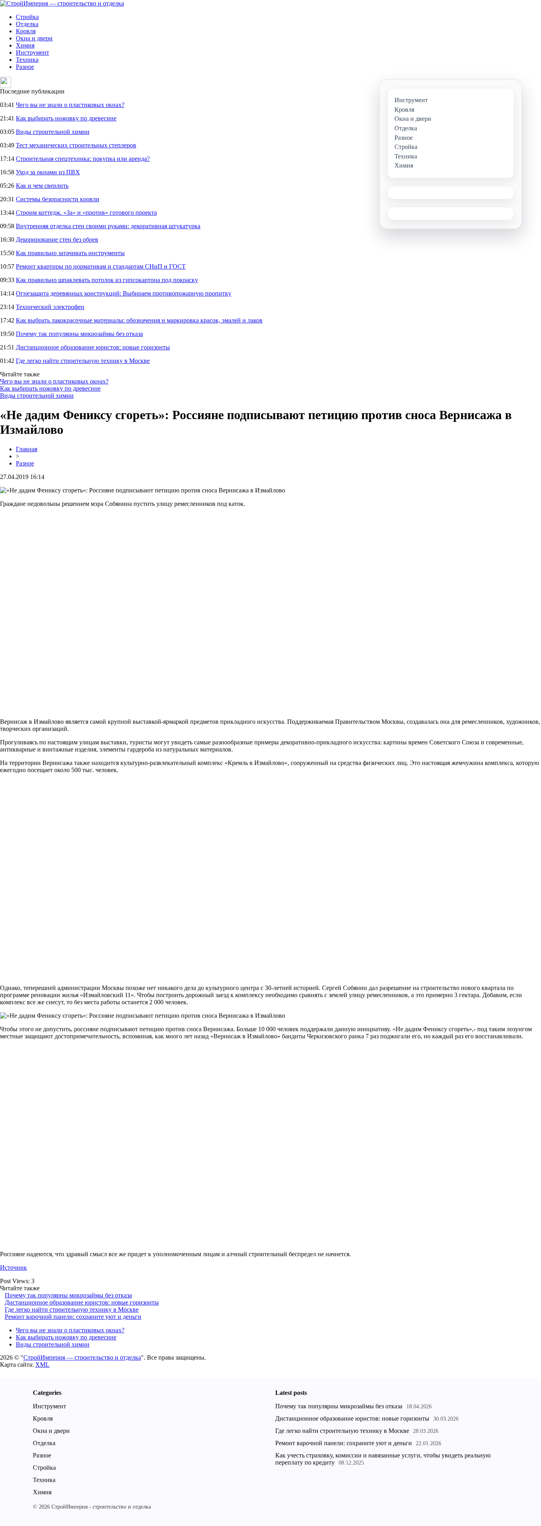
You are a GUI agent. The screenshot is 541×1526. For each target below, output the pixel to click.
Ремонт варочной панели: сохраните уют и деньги (73, 1316)
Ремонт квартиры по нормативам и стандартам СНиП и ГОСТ (101, 266)
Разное (25, 66)
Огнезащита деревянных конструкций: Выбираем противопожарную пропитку (123, 293)
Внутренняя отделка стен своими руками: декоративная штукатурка (108, 226)
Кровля (26, 31)
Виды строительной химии (53, 131)
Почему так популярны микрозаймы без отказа (79, 333)
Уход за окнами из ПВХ (48, 172)
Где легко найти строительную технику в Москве (83, 360)
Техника (27, 59)
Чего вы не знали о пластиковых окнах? (70, 104)
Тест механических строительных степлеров (76, 145)
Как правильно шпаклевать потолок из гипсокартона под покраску (107, 280)
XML (42, 1364)
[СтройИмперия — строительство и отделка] (62, 3)
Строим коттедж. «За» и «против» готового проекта (86, 212)
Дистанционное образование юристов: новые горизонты (93, 347)
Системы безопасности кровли (57, 199)
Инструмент (32, 52)
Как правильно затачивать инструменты (70, 253)
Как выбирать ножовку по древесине (66, 118)
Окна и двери (34, 38)
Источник (13, 1267)
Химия (25, 45)
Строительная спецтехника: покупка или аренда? (83, 158)
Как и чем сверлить (42, 185)
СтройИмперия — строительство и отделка (82, 1357)
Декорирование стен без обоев (57, 239)
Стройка (27, 16)
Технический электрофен (50, 306)
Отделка (27, 24)
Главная (26, 449)
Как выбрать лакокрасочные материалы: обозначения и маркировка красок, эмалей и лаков (139, 320)
